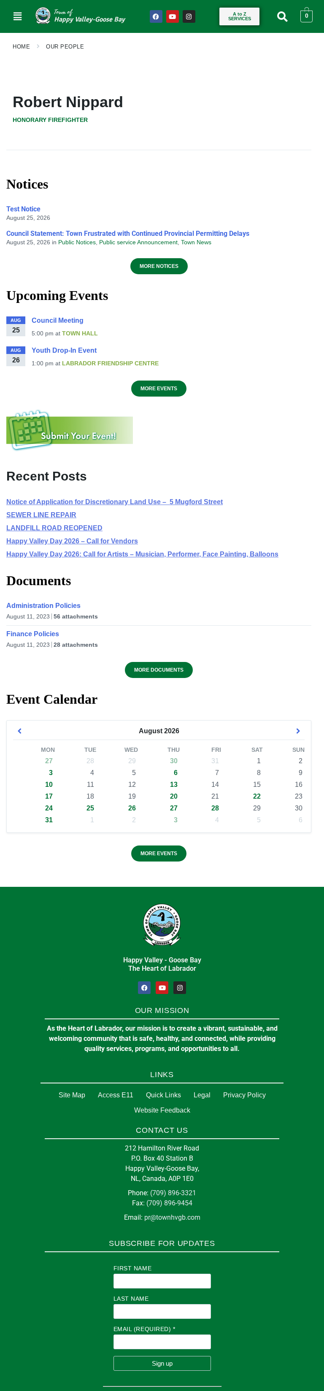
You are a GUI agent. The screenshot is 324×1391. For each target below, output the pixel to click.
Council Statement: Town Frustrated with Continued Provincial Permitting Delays (127, 234)
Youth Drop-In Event (64, 350)
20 (174, 796)
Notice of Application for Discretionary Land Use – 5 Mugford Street (114, 501)
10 (49, 784)
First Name (132, 1268)
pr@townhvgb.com (172, 1217)
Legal (202, 1095)
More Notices (159, 266)
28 (215, 808)
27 (49, 760)
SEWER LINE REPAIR (41, 515)
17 (49, 796)
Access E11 (115, 1095)
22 (257, 796)
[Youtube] (172, 16)
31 (49, 820)
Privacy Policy (244, 1095)
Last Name (131, 1298)
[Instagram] (189, 16)
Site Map (72, 1095)
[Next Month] (298, 731)
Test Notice (23, 209)
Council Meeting (58, 320)
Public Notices (77, 242)
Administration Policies (43, 605)
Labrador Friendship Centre (110, 363)
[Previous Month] (19, 731)
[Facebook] (156, 16)
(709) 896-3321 (173, 1193)
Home (21, 46)
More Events (158, 389)
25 (90, 808)
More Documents (159, 670)
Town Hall (80, 333)
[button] (17, 16)
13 (174, 784)
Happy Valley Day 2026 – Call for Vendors (72, 541)
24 (49, 808)
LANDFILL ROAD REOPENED (54, 528)
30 (174, 760)
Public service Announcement (138, 242)
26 (132, 808)
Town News (196, 242)
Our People (65, 46)
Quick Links (163, 1095)
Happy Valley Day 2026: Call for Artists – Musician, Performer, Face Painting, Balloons (142, 554)
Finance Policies (32, 633)
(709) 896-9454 (169, 1203)
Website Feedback (162, 1110)
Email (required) (144, 1329)
